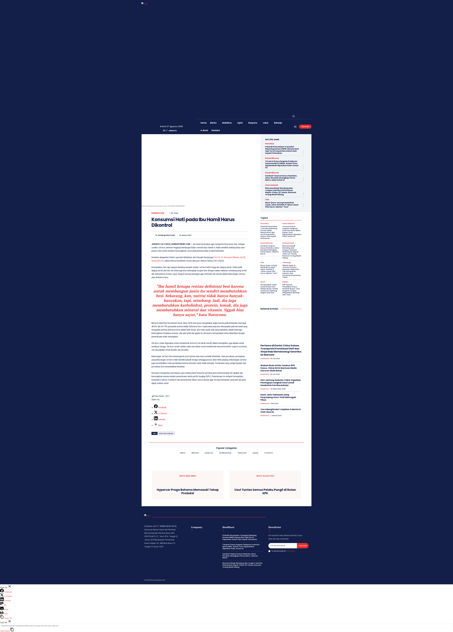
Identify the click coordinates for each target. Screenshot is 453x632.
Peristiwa (269, 144)
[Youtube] (310, 116)
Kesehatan (157, 213)
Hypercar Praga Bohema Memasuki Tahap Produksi (188, 491)
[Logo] (149, 67)
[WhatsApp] (240, 235)
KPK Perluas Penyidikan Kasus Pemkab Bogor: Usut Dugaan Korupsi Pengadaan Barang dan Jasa (291, 290)
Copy (5, 631)
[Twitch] (296, 580)
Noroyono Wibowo (166, 433)
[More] (245, 235)
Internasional (271, 185)
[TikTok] (291, 580)
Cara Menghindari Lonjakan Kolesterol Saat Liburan (280, 410)
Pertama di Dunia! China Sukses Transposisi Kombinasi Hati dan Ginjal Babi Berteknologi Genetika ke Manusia (280, 350)
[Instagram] (304, 116)
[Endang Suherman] (153, 235)
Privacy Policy (290, 551)
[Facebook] (302, 116)
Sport (262, 282)
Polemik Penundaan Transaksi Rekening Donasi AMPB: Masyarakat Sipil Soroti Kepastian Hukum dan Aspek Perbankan (282, 149)
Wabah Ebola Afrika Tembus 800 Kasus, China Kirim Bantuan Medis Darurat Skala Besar (278, 368)
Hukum (285, 282)
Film (267, 199)
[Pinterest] (234, 235)
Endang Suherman (166, 235)
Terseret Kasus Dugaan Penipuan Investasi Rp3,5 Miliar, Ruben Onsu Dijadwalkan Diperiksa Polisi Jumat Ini (281, 164)
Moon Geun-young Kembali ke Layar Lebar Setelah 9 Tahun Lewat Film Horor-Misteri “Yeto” (281, 204)
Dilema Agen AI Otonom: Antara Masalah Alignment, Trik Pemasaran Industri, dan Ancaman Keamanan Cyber (291, 271)
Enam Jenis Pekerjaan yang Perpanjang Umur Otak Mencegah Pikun (278, 397)
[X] (307, 116)
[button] (293, 116)
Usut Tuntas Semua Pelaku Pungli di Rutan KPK (265, 491)
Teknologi (286, 262)
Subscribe (303, 546)
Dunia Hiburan (272, 158)
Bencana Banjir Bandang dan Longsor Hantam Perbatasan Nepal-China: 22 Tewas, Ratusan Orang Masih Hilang (280, 191)
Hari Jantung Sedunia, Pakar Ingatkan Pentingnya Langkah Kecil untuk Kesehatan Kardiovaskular (280, 383)
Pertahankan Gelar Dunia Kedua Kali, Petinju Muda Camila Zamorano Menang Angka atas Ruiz (269, 289)
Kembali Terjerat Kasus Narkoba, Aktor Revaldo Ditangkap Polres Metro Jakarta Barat (281, 178)
